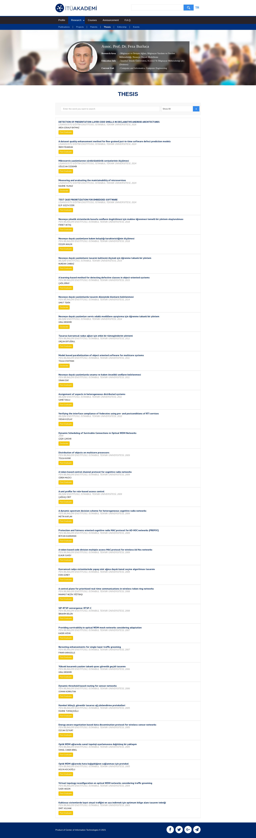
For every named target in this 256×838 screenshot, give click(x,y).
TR (197, 7)
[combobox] (180, 109)
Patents (93, 27)
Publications (64, 27)
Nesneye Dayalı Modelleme (145, 57)
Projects (80, 27)
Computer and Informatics (132, 68)
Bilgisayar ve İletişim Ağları (133, 53)
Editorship (122, 27)
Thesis (107, 27)
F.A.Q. (128, 20)
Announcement (111, 20)
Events (136, 27)
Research (76, 20)
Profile (61, 20)
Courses (92, 20)
